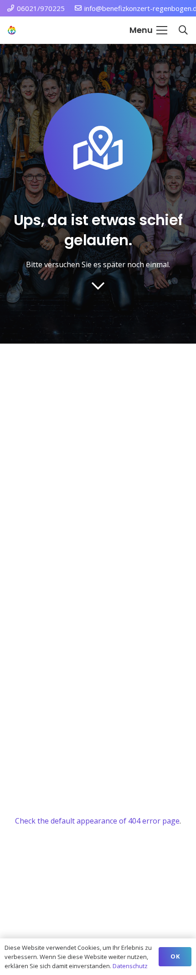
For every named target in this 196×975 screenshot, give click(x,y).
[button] (148, 30)
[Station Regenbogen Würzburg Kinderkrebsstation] (11, 30)
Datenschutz (130, 966)
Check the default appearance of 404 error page (97, 821)
